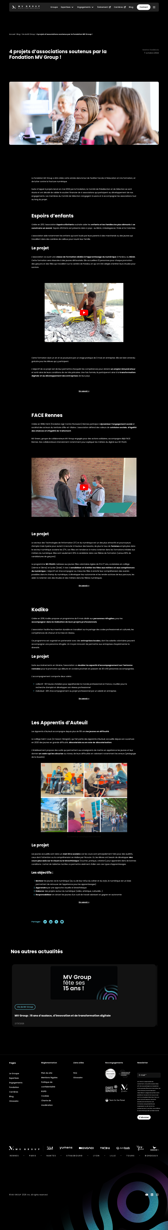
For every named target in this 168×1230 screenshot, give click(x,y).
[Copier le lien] (45, 922)
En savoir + (84, 585)
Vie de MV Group (28, 34)
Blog (18, 34)
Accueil (12, 34)
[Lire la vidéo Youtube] (84, 312)
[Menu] (154, 7)
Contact (144, 7)
